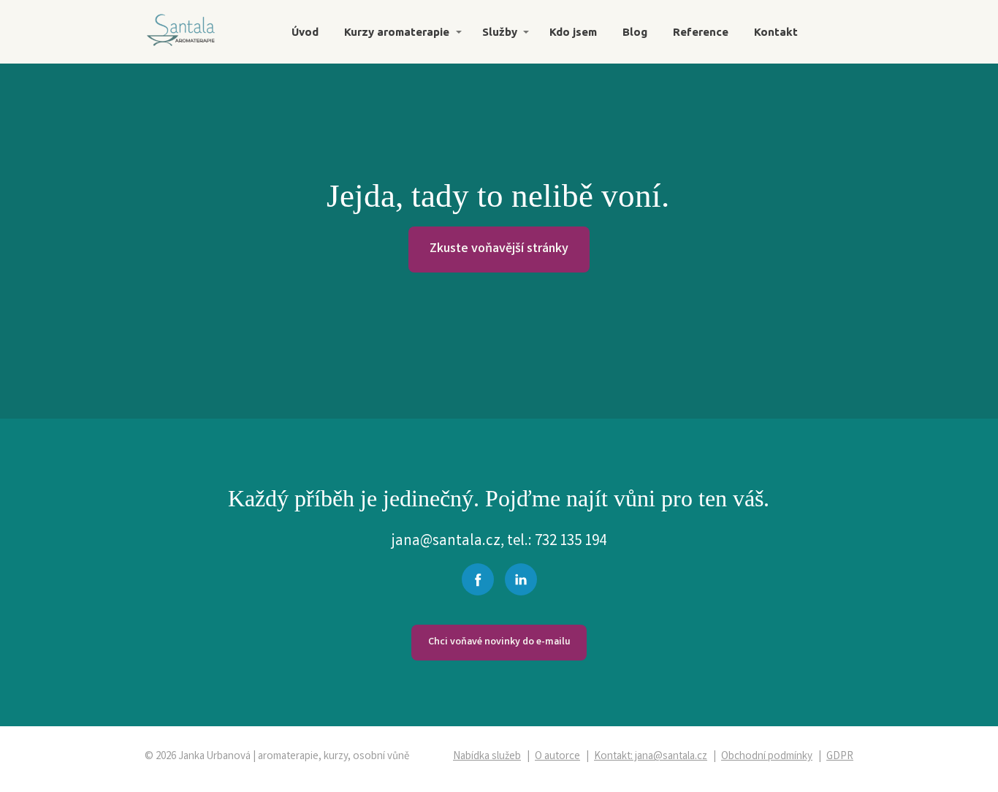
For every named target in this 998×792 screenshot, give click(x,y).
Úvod (305, 32)
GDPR (839, 757)
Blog (634, 32)
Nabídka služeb (487, 757)
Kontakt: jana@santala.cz (650, 757)
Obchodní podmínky (766, 757)
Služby (499, 32)
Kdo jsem (573, 32)
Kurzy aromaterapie (396, 32)
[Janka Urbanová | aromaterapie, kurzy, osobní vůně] (181, 31)
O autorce (557, 757)
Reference (700, 32)
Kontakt (776, 32)
